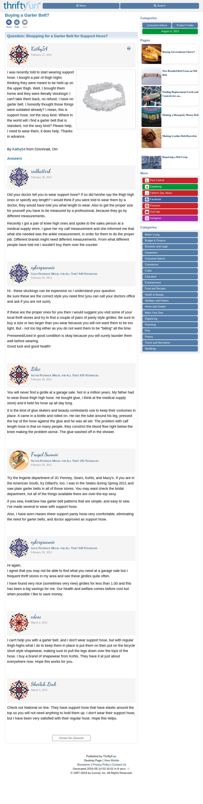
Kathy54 (18, 149)
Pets (147, 330)
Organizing (151, 318)
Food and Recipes (155, 288)
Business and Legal (156, 246)
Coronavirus (152, 264)
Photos (149, 336)
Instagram (155, 218)
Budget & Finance (155, 240)
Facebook (155, 199)
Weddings (150, 348)
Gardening (154, 187)
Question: (57, 36)
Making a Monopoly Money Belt (180, 114)
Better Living (152, 234)
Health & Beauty (154, 294)
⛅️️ (128, 768)
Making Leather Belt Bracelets (179, 135)
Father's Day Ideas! (159, 193)
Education (150, 276)
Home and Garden (155, 306)
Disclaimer (83, 764)
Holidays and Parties (157, 300)
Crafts (148, 270)
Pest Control (155, 180)
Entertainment (153, 282)
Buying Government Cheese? (178, 51)
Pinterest (154, 205)
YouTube (154, 211)
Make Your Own (154, 312)
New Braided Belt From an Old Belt (179, 72)
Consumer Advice (157, 25)
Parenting (150, 324)
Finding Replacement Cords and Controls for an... (180, 93)
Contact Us (119, 764)
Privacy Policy (101, 764)
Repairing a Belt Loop (174, 157)
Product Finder (185, 25)
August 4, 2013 (170, 31)
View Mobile (111, 760)
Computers (151, 252)
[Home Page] (22, 2)
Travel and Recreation (157, 342)
